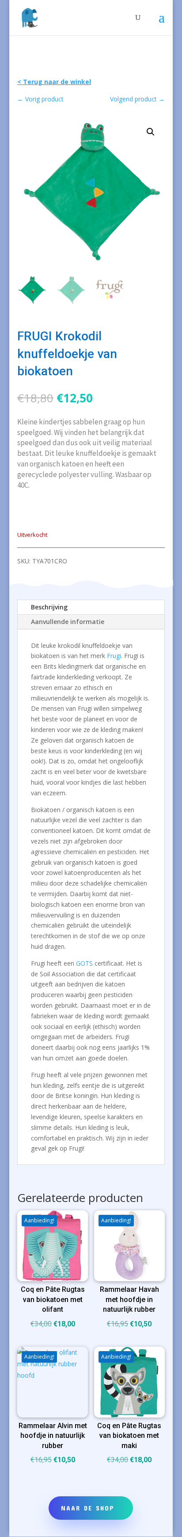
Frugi (114, 655)
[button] (151, 132)
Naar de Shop (87, 1508)
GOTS (84, 963)
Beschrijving (49, 607)
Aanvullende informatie (67, 621)
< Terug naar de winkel (54, 81)
